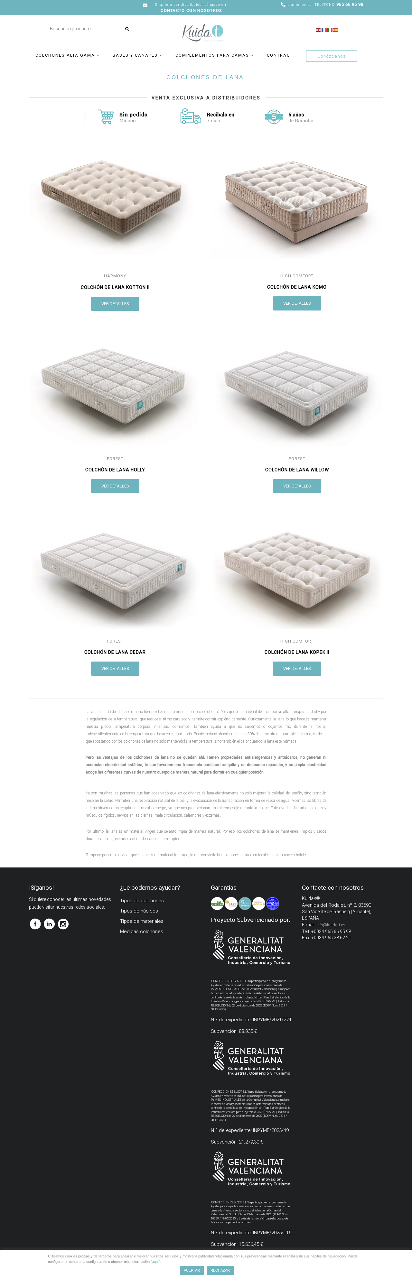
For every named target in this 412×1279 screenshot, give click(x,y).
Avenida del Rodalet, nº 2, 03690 (336, 905)
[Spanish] (336, 29)
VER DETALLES (115, 303)
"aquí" (155, 1262)
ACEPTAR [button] (192, 1270)
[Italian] (330, 29)
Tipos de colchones (142, 901)
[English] (319, 29)
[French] (324, 29)
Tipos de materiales (142, 921)
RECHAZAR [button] (220, 1270)
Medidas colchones (141, 931)
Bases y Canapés (135, 55)
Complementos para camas (212, 55)
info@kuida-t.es (330, 924)
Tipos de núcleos (139, 911)
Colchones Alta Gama (65, 55)
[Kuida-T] (203, 27)
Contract (280, 55)
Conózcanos (331, 56)
